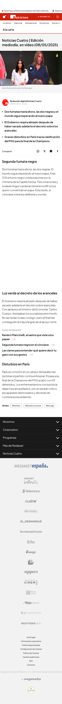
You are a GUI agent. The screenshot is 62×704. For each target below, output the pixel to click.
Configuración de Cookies (31, 649)
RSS (31, 661)
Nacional (18, 23)
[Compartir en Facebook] (57, 151)
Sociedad (56, 23)
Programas (9, 437)
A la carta (8, 29)
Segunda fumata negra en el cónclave (25, 344)
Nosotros (8, 421)
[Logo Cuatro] (31, 501)
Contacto (31, 665)
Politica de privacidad (31, 645)
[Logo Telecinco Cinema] (31, 582)
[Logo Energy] (31, 552)
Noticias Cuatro (12, 453)
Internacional (30, 23)
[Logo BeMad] (31, 562)
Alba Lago (50, 406)
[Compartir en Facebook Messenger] (50, 151)
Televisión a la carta (33, 406)
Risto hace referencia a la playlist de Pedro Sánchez (26, 11)
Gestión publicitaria (31, 657)
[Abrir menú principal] (57, 16)
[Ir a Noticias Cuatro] (19, 16)
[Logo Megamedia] (32, 679)
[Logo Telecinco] (31, 491)
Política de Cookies (31, 653)
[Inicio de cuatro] (4, 16)
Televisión (16, 406)
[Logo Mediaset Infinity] (31, 481)
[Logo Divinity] (31, 511)
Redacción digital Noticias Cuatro (26, 101)
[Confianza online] (31, 693)
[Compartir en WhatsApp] (38, 151)
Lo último (7, 23)
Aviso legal (31, 637)
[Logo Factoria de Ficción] (31, 531)
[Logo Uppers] (31, 572)
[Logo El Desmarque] (31, 521)
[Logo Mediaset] (31, 467)
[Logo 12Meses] (31, 593)
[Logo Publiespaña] (31, 613)
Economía (44, 23)
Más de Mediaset (13, 445)
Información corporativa (31, 641)
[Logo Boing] (31, 541)
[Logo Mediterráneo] (31, 623)
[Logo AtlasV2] (31, 602)
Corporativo (10, 429)
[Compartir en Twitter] (44, 151)
